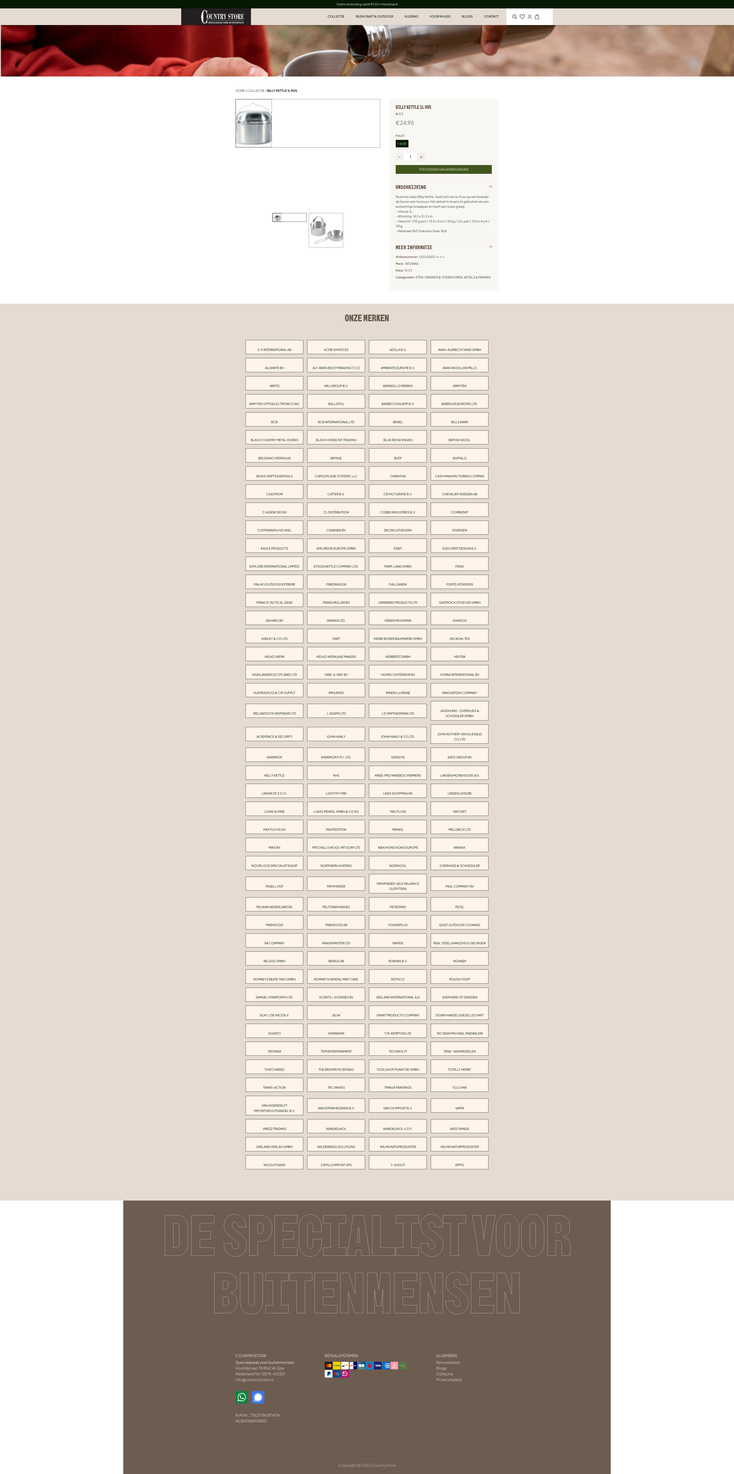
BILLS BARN (459, 422)
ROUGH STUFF (459, 979)
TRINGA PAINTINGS (398, 1087)
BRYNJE (336, 458)
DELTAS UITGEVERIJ (398, 530)
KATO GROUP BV (460, 757)
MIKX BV (274, 847)
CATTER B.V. (336, 494)
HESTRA (459, 657)
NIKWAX (459, 847)
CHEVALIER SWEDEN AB (459, 494)
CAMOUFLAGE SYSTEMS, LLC (336, 476)
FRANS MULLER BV (336, 602)
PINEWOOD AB (336, 925)
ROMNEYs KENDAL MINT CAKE (336, 979)
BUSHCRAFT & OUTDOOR (374, 16)
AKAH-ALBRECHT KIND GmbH (459, 350)
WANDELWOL (336, 1129)
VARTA (459, 1108)
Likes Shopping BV (398, 793)
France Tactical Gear (274, 602)
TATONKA (274, 1051)
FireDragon (336, 584)
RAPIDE (398, 943)
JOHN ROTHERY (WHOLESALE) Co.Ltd (459, 736)
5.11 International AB (274, 350)
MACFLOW (398, 811)
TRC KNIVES (336, 1087)
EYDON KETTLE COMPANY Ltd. (336, 566)
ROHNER (459, 961)
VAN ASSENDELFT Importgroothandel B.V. (274, 1108)
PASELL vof (274, 886)
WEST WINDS (459, 1129)
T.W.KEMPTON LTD (397, 1033)
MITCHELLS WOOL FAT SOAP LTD (336, 847)
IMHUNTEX (336, 693)
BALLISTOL (336, 404)
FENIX (459, 566)
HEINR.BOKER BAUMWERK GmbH (398, 639)
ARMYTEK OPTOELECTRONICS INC (274, 404)
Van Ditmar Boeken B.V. (336, 1108)
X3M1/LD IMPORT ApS (336, 1165)
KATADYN (398, 757)
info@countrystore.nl (254, 1379)
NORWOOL (397, 866)
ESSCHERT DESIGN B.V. (460, 548)
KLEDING (411, 16)
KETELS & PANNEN (477, 277)
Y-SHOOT (398, 1165)
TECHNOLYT (398, 1051)
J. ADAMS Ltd (336, 713)
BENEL (398, 422)
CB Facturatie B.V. (397, 494)
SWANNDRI (336, 1033)
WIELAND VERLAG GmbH (274, 1147)
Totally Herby (459, 1069)
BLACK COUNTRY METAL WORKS (274, 440)
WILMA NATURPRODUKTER (460, 1147)
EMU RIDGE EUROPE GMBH (336, 548)
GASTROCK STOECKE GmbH (460, 602)
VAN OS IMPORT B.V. (397, 1108)
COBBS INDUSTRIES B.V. (398, 512)
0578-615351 (273, 1373)
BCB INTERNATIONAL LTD (336, 422)
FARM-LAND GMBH (398, 566)
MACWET (459, 811)
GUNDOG (459, 620)
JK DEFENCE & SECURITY (274, 737)
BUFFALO (460, 458)
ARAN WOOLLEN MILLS (460, 368)
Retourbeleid (448, 1362)
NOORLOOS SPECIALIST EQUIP (274, 866)
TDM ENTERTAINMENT (336, 1051)
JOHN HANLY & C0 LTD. (398, 737)
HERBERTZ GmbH (398, 657)
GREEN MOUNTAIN (397, 620)
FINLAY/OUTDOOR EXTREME (274, 584)
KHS (336, 775)
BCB (274, 422)
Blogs (441, 1368)
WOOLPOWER (274, 1165)
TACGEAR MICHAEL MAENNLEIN (460, 1033)
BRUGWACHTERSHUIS (274, 458)
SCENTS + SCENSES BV (336, 997)
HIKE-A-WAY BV (336, 675)
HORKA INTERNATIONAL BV (459, 675)
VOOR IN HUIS (440, 16)
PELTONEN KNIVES (336, 907)
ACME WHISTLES (336, 350)
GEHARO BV (274, 620)
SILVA (336, 1015)
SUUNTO (274, 1033)
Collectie (256, 91)
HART (336, 639)
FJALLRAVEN (398, 584)
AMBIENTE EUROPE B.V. (398, 368)
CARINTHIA (398, 476)
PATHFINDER (336, 886)
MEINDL (398, 829)
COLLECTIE (336, 16)
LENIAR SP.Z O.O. (274, 793)
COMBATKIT (459, 512)
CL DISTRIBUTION (336, 512)
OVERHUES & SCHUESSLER (460, 866)
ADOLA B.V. (398, 350)
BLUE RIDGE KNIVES (397, 440)
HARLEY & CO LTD (274, 639)
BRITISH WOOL (460, 440)
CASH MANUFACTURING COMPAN (459, 476)
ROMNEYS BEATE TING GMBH (274, 979)
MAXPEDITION (336, 829)
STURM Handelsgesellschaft (459, 1015)
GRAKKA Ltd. (336, 620)
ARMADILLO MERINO (398, 386)
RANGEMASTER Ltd (336, 943)
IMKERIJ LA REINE (398, 693)
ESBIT (398, 548)
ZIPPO (459, 1165)
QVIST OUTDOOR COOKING (459, 925)
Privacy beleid (448, 1379)
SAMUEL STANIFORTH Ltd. (274, 997)
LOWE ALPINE (274, 811)
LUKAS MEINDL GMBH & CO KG (336, 811)
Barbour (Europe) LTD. (459, 404)
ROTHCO (398, 979)
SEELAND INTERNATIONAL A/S (398, 997)
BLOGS (467, 16)
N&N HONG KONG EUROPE (398, 847)
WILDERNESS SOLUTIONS (336, 1147)
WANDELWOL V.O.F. (398, 1129)
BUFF (398, 458)
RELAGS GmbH (274, 961)
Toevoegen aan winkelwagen (443, 169)
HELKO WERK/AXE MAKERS (336, 657)
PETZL (459, 907)
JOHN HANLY (336, 737)
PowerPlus (398, 925)
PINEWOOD (274, 925)
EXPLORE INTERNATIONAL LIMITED (274, 566)
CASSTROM (274, 494)
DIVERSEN (459, 530)
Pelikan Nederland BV (274, 907)
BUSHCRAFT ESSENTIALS (274, 476)
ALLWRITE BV (274, 368)
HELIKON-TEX (459, 639)
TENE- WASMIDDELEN (460, 1051)
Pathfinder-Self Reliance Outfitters (398, 886)
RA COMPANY (274, 943)
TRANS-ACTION (274, 1087)
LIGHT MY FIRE (336, 793)
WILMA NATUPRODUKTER (398, 1147)
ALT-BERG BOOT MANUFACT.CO (336, 368)
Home (240, 91)
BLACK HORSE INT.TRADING (336, 440)
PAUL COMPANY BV (460, 886)
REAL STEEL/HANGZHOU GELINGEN (459, 943)
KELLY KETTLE (274, 775)
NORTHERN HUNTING (336, 866)
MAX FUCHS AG (274, 829)
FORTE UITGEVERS (459, 584)
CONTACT (491, 16)
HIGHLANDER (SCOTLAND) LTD (274, 675)
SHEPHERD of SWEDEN (459, 997)
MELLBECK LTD (460, 829)
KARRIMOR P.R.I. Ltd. (336, 757)
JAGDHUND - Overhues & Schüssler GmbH (459, 713)
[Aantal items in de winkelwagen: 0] (537, 16)
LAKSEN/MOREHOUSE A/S (459, 775)
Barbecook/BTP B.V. (398, 404)
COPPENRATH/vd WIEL (274, 530)
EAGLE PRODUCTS (274, 548)
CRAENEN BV (336, 530)
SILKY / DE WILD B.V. (274, 1015)
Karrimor (274, 757)
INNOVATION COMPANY (459, 693)
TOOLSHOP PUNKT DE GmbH (398, 1069)
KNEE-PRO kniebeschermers (398, 775)
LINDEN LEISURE (460, 793)
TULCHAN (459, 1087)
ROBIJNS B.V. (398, 961)
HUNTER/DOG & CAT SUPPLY (274, 693)
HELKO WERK (274, 657)
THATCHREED (274, 1069)
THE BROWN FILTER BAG (336, 1069)
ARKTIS (274, 386)
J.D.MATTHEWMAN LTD (398, 713)
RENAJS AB (336, 961)
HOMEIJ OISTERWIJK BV (398, 675)
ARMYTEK (459, 386)
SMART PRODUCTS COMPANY (398, 1015)
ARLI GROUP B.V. (336, 386)
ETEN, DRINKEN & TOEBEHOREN (439, 277)
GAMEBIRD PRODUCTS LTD (397, 602)
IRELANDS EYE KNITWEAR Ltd (274, 713)
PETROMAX (398, 907)
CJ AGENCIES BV (274, 512)
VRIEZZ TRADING (274, 1129)
